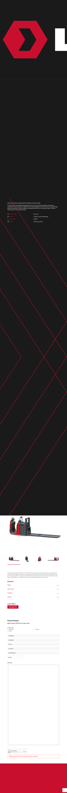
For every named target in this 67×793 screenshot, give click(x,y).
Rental (37, 629)
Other (10, 631)
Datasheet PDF (13, 607)
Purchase (11, 629)
